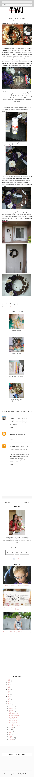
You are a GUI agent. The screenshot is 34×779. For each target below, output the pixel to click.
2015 (9, 698)
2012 (9, 703)
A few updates (12, 724)
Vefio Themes (26, 774)
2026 (9, 679)
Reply (11, 427)
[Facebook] (7, 552)
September (12, 712)
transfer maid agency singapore (19, 455)
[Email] (26, 552)
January (11, 739)
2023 (9, 684)
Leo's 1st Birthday (13, 719)
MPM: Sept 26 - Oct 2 (14, 713)
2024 (9, 682)
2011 (9, 705)
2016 (9, 696)
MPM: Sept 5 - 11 (13, 722)
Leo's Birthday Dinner (14, 715)
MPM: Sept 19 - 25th (13, 717)
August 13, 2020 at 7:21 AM (22, 446)
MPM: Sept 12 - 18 (13, 720)
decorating (17, 16)
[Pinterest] (22, 552)
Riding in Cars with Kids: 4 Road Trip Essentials (17, 586)
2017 (9, 694)
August (11, 727)
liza (11, 434)
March (11, 736)
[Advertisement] (17, 654)
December (12, 707)
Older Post (26, 502)
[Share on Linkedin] (14, 304)
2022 (9, 686)
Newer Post (7, 502)
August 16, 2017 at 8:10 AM (18, 434)
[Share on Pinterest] (10, 304)
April (10, 734)
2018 (9, 693)
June (10, 731)
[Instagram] (17, 552)
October (11, 710)
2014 (9, 700)
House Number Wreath (14, 726)
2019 (9, 691)
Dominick (12, 446)
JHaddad (12, 418)
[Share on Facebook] (3, 304)
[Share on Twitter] (6, 304)
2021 (9, 687)
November (12, 708)
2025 (9, 681)
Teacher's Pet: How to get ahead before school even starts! (17, 608)
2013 (9, 701)
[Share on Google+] (18, 304)
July (10, 729)
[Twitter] (12, 552)
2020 (9, 689)
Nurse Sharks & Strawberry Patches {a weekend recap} (17, 632)
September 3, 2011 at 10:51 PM (22, 418)
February (11, 738)
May (10, 732)
